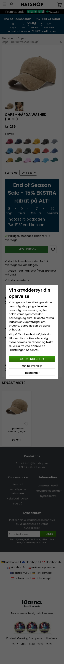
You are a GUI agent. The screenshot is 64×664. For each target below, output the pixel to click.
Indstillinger (32, 373)
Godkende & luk (32, 359)
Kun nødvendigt (32, 366)
